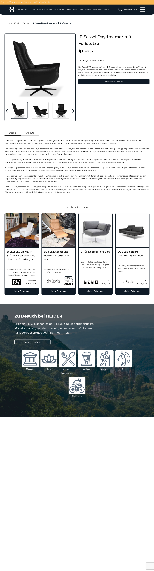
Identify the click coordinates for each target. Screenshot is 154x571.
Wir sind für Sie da (130, 10)
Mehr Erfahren (21, 291)
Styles (107, 10)
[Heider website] (12, 10)
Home (7, 23)
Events (88, 10)
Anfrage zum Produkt (114, 82)
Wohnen (26, 23)
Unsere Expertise (44, 10)
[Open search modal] (120, 10)
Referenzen (59, 10)
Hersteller (78, 10)
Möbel (69, 10)
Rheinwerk (97, 10)
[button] (44, 10)
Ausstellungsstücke (25, 10)
